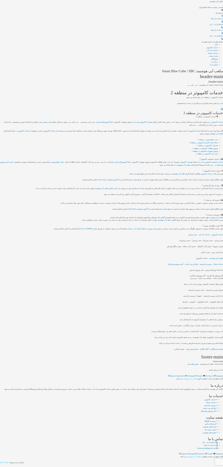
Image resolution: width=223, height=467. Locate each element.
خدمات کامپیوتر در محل (20, 131)
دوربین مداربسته (206, 264)
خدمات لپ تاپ (212, 50)
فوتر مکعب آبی (192, 364)
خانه (216, 45)
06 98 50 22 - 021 (216, 25)
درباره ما (214, 62)
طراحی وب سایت (191, 264)
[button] (212, 42)
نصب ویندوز (47, 122)
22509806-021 (86, 229)
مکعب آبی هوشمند (216, 1)
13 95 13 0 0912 (217, 19)
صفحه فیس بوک (192, 349)
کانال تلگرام (204, 349)
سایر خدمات (213, 56)
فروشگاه (214, 59)
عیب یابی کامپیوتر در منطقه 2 (207, 154)
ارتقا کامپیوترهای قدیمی (104, 122)
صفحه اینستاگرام (217, 349)
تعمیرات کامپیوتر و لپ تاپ (142, 122)
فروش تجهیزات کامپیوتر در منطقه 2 (205, 151)
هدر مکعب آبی (192, 85)
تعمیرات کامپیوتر (186, 162)
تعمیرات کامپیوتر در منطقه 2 (207, 145)
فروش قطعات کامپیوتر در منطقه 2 (205, 148)
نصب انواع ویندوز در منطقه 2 (208, 139)
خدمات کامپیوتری (49, 131)
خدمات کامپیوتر (212, 47)
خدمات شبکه (213, 53)
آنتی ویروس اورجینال (175, 264)
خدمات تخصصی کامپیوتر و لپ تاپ (210, 162)
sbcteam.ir (219, 13)
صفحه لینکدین (179, 349)
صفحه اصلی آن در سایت (137, 229)
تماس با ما (214, 65)
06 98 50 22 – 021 (198, 370)
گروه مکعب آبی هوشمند (103, 188)
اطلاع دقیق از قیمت (211, 180)
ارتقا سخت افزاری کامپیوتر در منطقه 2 (203, 142)
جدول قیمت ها (136, 180)
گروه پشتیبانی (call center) (107, 180)
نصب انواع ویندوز (57, 162)
